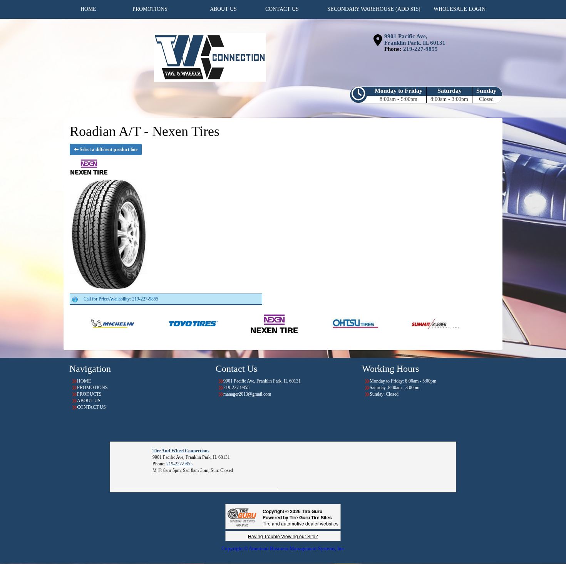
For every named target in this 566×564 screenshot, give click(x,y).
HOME (84, 381)
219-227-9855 (420, 49)
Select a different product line (108, 149)
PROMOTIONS (92, 387)
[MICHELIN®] (84, 323)
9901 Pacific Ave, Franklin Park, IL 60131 (414, 39)
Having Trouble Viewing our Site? (283, 536)
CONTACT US (91, 407)
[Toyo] (165, 323)
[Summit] (407, 323)
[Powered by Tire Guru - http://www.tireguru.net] (242, 516)
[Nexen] (246, 323)
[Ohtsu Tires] (327, 323)
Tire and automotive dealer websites (300, 520)
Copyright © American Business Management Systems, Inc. (283, 548)
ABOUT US (88, 400)
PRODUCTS (89, 394)
